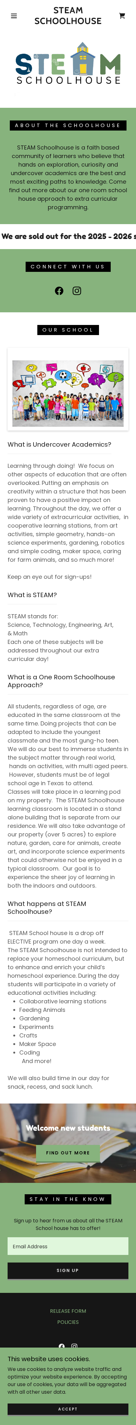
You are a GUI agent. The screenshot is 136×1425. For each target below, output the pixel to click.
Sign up (68, 1270)
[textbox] (68, 1246)
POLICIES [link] (68, 1322)
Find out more (68, 1153)
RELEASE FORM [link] (68, 1311)
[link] (68, 15)
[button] (14, 15)
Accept (68, 1409)
